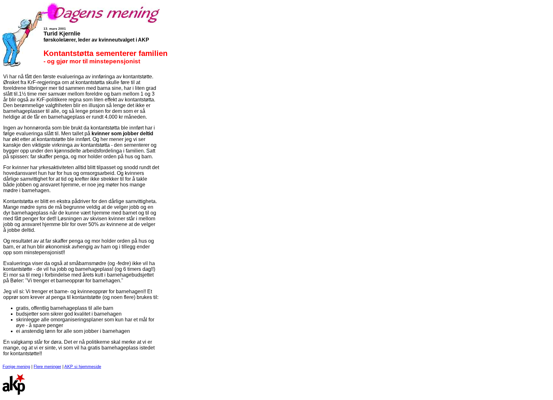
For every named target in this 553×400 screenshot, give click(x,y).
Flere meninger (47, 366)
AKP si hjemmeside (82, 366)
